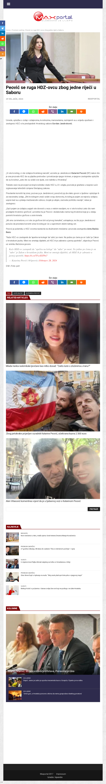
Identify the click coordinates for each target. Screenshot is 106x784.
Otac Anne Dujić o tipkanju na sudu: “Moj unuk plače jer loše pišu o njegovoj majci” (51, 575)
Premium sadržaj (18, 30)
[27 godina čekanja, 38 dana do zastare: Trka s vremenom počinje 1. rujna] (12, 550)
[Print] (81, 111)
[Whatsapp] (33, 111)
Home (8, 30)
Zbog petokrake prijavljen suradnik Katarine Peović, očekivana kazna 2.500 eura (46, 433)
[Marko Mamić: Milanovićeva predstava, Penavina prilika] (53, 644)
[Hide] (1, 59)
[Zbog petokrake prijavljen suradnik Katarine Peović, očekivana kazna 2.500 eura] (53, 401)
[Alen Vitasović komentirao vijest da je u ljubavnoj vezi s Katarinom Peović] (53, 468)
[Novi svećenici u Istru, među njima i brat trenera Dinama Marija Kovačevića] (12, 537)
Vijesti (23, 559)
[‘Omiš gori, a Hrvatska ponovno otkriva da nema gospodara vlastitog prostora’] (15, 695)
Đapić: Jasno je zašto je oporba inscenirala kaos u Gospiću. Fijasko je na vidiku (53, 680)
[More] (2, 53)
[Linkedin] (62, 111)
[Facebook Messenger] (23, 111)
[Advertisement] (53, 148)
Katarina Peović (33, 293)
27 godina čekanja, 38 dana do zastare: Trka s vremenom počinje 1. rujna (48, 549)
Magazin (24, 533)
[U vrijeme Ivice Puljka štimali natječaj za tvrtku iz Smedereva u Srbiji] (12, 564)
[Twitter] (2, 28)
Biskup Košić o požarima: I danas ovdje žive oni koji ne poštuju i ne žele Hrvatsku (51, 588)
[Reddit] (43, 111)
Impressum (61, 774)
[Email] (71, 111)
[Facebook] (14, 111)
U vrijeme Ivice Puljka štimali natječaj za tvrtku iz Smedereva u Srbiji (45, 562)
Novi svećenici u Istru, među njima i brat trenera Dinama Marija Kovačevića (48, 536)
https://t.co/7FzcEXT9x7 (36, 255)
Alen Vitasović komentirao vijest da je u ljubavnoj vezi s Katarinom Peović (43, 501)
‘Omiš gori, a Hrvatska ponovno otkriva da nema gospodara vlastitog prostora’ (52, 694)
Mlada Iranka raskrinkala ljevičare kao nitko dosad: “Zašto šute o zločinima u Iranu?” (48, 366)
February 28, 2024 (48, 260)
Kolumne (27, 678)
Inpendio (59, 777)
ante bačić (18, 293)
